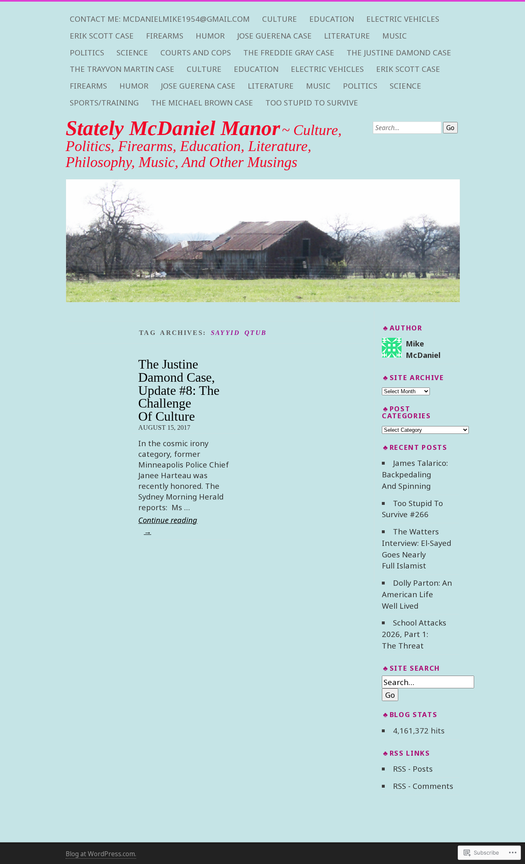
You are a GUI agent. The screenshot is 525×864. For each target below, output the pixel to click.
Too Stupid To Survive (311, 103)
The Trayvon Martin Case (122, 69)
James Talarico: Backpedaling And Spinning (414, 474)
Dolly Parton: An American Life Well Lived (417, 594)
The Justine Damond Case (399, 52)
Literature (347, 36)
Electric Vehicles (402, 19)
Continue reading (167, 525)
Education (331, 19)
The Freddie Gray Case (288, 52)
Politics (87, 52)
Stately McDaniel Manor (173, 128)
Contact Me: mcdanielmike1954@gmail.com (160, 19)
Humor (210, 36)
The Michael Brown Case (202, 103)
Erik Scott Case (102, 36)
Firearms (164, 36)
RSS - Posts (413, 768)
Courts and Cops (195, 52)
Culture (279, 19)
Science (132, 52)
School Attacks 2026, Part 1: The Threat (414, 634)
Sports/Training (104, 103)
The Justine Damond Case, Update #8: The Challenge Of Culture (178, 390)
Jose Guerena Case (274, 36)
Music (394, 36)
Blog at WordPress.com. (101, 853)
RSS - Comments (423, 786)
